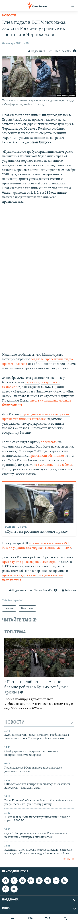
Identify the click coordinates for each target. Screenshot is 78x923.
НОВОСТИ (14, 722)
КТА (30, 918)
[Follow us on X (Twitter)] (14, 880)
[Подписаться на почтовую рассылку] (14, 888)
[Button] (36, 51)
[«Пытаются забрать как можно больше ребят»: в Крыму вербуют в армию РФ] (39, 657)
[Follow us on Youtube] (22, 880)
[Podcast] (5, 888)
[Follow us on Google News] (39, 880)
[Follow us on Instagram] (30, 880)
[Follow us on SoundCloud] (56, 880)
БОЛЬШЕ (68, 859)
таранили (32, 382)
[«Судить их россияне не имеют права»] (39, 503)
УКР (47, 918)
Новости (9, 15)
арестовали (49, 442)
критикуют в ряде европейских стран (30, 562)
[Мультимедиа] (12, 918)
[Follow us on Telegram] (47, 880)
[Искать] (65, 918)
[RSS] (64, 880)
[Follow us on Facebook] (5, 880)
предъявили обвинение (46, 456)
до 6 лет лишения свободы (52, 465)
